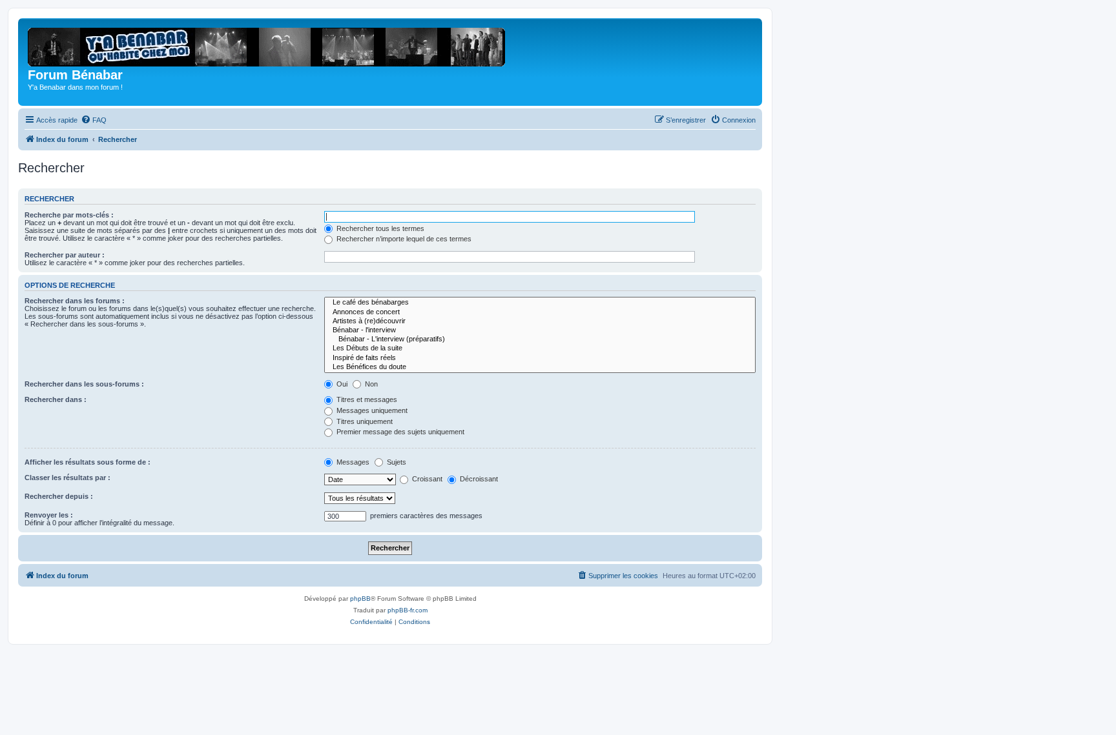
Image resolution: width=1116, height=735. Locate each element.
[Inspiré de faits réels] (540, 358)
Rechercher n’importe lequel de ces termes (403, 239)
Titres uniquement (364, 421)
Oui (341, 384)
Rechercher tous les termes (379, 228)
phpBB (360, 598)
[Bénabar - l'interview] (540, 330)
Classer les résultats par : (67, 477)
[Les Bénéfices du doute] (540, 367)
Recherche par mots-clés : (69, 215)
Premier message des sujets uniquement (399, 432)
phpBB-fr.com (408, 610)
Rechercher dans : (56, 399)
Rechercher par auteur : (65, 255)
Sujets (395, 462)
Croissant (426, 479)
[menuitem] (94, 120)
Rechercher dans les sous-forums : (84, 384)
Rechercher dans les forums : (75, 301)
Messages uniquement (371, 410)
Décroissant (478, 479)
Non (370, 384)
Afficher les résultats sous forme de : (87, 462)
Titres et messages (366, 399)
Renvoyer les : (49, 515)
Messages (352, 462)
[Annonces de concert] (540, 312)
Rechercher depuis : (59, 496)
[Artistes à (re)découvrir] (540, 321)
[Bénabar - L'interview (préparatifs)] (540, 339)
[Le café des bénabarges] (540, 302)
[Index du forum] (270, 44)
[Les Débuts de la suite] (540, 348)
